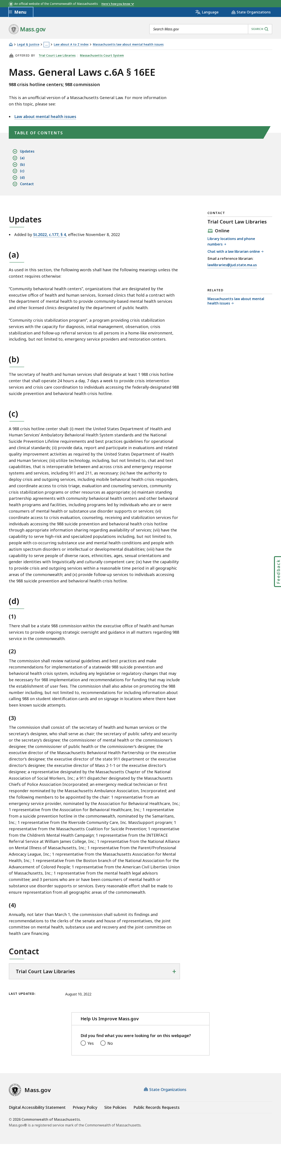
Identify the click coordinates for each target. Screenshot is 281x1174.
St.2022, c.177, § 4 (49, 234)
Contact (27, 183)
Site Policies (115, 1107)
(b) (22, 164)
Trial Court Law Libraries (57, 55)
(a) (22, 157)
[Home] (10, 44)
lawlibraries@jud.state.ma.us (232, 265)
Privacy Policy (85, 1107)
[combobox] (210, 29)
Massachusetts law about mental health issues (128, 44)
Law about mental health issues (45, 116)
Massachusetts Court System (102, 55)
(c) (22, 170)
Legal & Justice (28, 44)
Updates (27, 151)
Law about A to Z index (71, 44)
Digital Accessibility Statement (37, 1107)
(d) (22, 177)
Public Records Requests (156, 1107)
